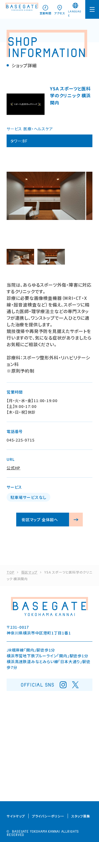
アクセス (59, 13)
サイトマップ (16, 816)
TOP (10, 572)
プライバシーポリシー (48, 816)
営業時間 (45, 13)
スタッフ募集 (80, 816)
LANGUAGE (74, 13)
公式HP (13, 467)
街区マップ (29, 572)
